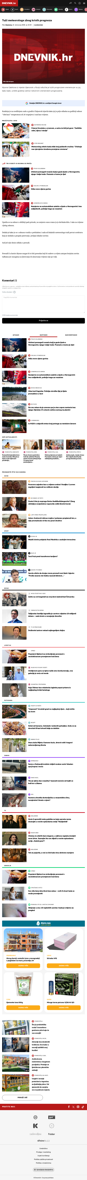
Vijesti (7, 9)
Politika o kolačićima (43, 1163)
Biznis (70, 9)
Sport (16, 9)
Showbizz (26, 9)
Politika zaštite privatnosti (43, 1159)
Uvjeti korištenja (43, 1156)
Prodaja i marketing (43, 1152)
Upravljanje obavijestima (44, 1169)
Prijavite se (43, 321)
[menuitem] (79, 3)
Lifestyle (38, 9)
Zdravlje (60, 9)
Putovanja (49, 9)
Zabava (81, 9)
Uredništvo (43, 1148)
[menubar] (79, 3)
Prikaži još (22, 1097)
